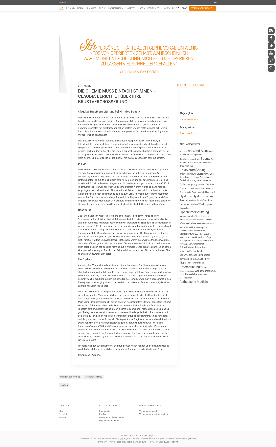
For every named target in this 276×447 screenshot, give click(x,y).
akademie (183, 151)
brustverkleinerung (188, 174)
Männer (91, 8)
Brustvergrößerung (188, 133)
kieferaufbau (206, 200)
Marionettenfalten (202, 216)
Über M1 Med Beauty (149, 8)
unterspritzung (190, 267)
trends (189, 263)
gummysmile (185, 192)
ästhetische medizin (194, 282)
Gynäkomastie (198, 192)
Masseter (184, 219)
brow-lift (198, 162)
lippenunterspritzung (194, 212)
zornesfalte (191, 274)
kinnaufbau (185, 204)
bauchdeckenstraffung (190, 159)
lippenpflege (184, 208)
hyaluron (186, 196)
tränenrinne (198, 263)
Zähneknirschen (186, 278)
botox (213, 159)
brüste (200, 174)
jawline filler (194, 200)
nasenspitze (201, 227)
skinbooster (204, 255)
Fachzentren (115, 8)
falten (199, 180)
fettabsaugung (188, 184)
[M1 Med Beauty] (62, 8)
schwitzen (184, 251)
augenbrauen (186, 155)
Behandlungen (74, 8)
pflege (208, 237)
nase (211, 223)
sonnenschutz (186, 259)
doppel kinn (194, 177)
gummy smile (207, 188)
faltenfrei (207, 180)
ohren (182, 237)
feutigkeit (201, 184)
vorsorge (204, 267)
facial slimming (188, 180)
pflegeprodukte (186, 240)
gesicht (184, 188)
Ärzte (130, 8)
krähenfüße (197, 204)
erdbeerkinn (205, 177)
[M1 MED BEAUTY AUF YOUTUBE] (271, 53)
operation (200, 237)
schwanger (184, 244)
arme (211, 151)
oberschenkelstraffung (203, 234)
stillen (195, 259)
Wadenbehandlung (187, 271)
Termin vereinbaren (202, 8)
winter (213, 271)
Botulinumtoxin (186, 162)
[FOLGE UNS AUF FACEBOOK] (271, 38)
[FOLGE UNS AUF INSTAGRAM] (271, 30)
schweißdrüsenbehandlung (193, 247)
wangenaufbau (203, 271)
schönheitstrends (188, 255)
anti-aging (201, 151)
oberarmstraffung (201, 231)
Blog (184, 8)
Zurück (64, 385)
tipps (183, 262)
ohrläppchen (190, 237)
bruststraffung (186, 166)
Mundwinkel (193, 219)
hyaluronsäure (203, 196)
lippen (207, 204)
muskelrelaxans (190, 223)
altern (191, 151)
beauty (205, 158)
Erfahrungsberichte (189, 119)
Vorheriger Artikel (70, 377)
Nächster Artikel (93, 377)
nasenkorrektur (187, 227)
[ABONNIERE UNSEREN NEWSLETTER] (271, 68)
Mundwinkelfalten (205, 219)
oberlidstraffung (187, 234)
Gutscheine (170, 8)
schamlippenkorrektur (203, 240)
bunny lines (208, 174)
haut (212, 192)
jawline (183, 200)
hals (207, 192)
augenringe (197, 155)
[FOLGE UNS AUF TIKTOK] (271, 45)
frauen (210, 184)
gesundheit (195, 188)
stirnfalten (204, 258)
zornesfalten (203, 274)
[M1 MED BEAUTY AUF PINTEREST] (271, 60)
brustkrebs (207, 163)
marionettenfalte (187, 216)
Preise (102, 8)
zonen (182, 275)
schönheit (195, 251)
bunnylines (184, 177)
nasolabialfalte (186, 231)
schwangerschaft (197, 244)
